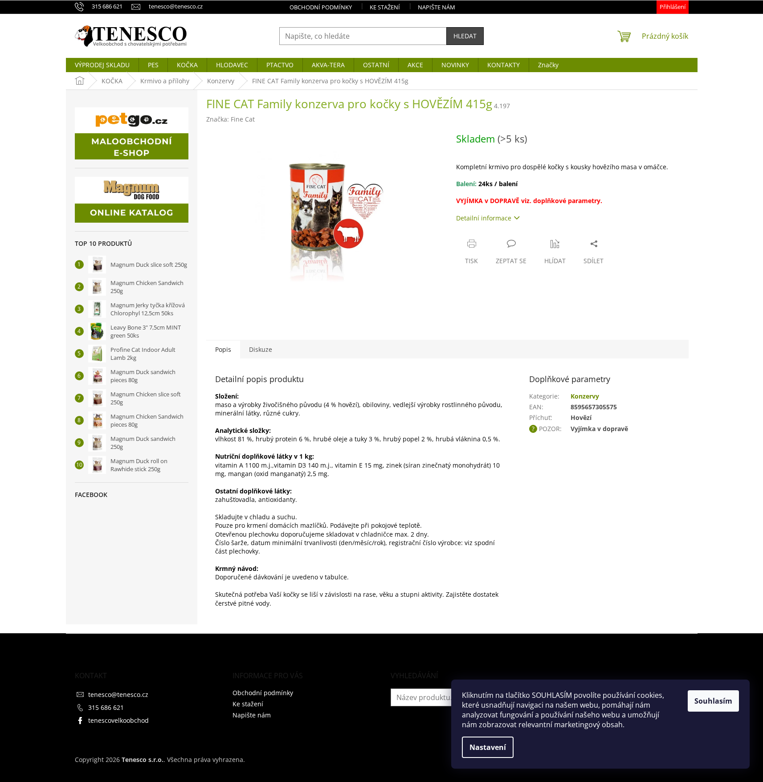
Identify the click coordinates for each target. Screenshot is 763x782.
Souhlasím (713, 701)
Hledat (465, 36)
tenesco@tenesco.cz (118, 694)
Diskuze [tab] (260, 349)
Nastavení (487, 747)
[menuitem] (102, 65)
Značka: (230, 119)
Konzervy (585, 396)
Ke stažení (385, 7)
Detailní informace (483, 218)
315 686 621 (106, 707)
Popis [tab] (223, 349)
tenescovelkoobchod (118, 720)
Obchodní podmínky (321, 7)
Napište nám (436, 7)
